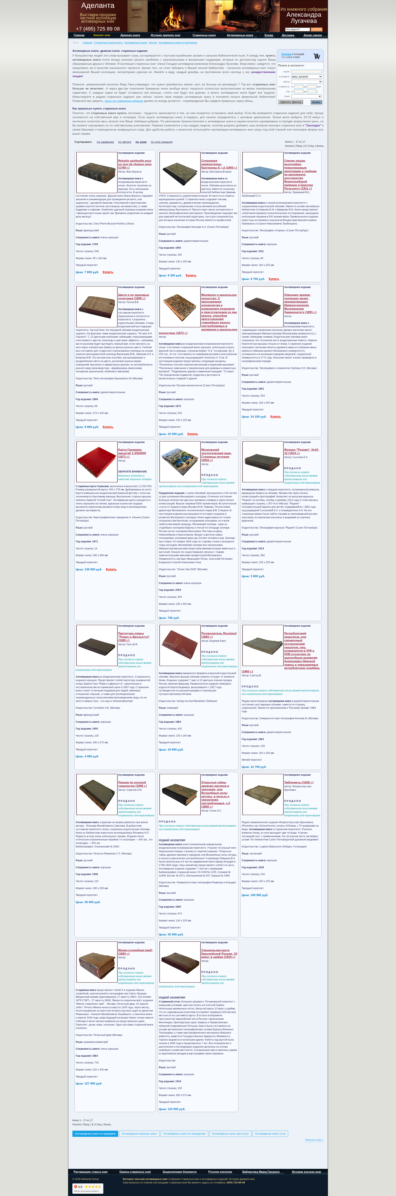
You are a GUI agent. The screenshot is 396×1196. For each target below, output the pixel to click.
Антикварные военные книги (139, 1133)
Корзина (286, 54)
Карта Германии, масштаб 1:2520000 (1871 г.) (132, 453)
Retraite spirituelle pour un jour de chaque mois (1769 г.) (135, 164)
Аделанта (97, 5)
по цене (141, 141)
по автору (124, 141)
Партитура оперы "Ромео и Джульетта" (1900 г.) (134, 637)
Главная (87, 42)
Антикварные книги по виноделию (184, 1133)
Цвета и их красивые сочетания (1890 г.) (133, 296)
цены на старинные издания (124, 100)
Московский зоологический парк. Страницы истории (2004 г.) (216, 455)
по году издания (162, 141)
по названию (105, 141)
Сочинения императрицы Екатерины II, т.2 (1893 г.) (219, 164)
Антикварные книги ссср (270, 1133)
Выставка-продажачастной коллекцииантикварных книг (98, 17)
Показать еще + (314, 1139)
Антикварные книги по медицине (178, 42)
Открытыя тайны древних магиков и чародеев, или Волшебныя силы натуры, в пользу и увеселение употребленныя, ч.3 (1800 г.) (215, 794)
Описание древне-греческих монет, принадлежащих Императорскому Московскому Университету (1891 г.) (300, 303)
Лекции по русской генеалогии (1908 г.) (132, 784)
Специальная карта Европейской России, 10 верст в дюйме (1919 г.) (219, 953)
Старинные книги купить (108, 42)
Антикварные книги (136, 42)
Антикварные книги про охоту (230, 1133)
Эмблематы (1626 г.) (299, 782)
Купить (108, 272)
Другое (153, 42)
